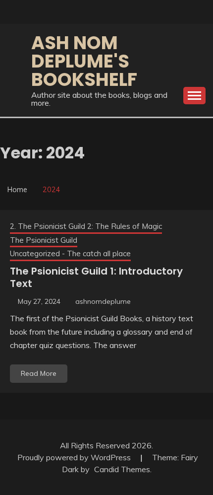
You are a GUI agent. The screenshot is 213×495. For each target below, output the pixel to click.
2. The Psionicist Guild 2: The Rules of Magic (86, 226)
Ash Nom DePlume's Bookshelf (84, 61)
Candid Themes (122, 469)
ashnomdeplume (103, 301)
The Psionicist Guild (43, 240)
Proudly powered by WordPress (75, 457)
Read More (38, 373)
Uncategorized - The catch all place (70, 253)
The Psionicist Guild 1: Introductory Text (96, 277)
